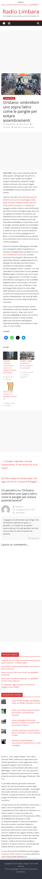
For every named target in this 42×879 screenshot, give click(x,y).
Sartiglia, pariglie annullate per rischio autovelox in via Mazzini (26, 364)
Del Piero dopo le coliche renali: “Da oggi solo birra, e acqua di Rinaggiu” (20, 480)
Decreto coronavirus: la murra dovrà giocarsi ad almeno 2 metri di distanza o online (26, 732)
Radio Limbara (21, 11)
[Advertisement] (21, 51)
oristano (25, 127)
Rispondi (35, 538)
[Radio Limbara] (4, 23)
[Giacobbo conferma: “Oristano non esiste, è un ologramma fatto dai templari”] (10, 356)
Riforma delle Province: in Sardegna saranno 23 (10, 395)
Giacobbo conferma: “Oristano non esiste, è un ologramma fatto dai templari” (9, 367)
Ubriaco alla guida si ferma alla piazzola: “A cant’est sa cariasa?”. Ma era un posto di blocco (25, 722)
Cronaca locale (9, 98)
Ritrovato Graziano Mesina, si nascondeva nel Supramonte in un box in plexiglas (26, 742)
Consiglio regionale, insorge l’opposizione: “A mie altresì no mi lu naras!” (19, 464)
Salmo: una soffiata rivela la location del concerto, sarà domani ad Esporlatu (25, 712)
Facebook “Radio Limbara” (11, 854)
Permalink (20, 512)
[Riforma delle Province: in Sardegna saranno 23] (10, 386)
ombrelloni (17, 127)
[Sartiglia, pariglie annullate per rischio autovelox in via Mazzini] (27, 356)
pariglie (31, 127)
